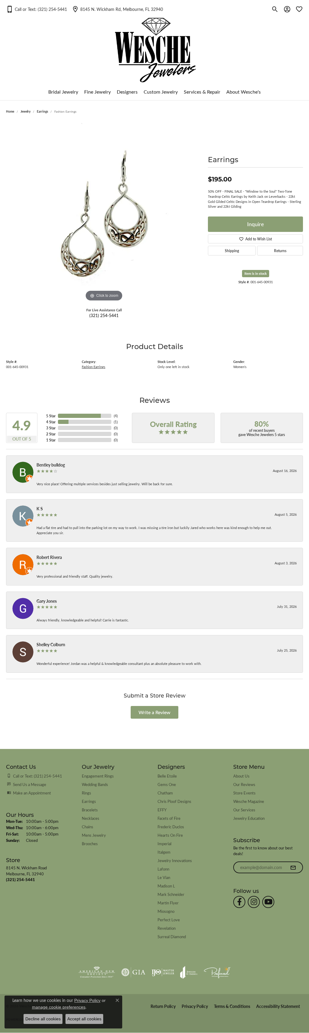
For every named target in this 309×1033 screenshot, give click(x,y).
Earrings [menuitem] (89, 801)
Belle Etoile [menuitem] (167, 775)
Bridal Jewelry (63, 91)
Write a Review (154, 712)
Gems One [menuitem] (167, 784)
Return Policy (163, 1006)
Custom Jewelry (161, 91)
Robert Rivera (49, 557)
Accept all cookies (84, 1018)
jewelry (25, 111)
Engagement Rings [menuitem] (98, 775)
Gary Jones (47, 601)
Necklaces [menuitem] (90, 818)
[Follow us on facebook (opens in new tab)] (239, 902)
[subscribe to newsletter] (293, 867)
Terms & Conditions (232, 1006)
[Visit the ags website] (96, 972)
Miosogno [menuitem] (166, 911)
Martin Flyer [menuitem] (168, 902)
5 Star (51, 415)
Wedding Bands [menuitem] (95, 784)
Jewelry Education (249, 818)
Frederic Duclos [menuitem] (171, 826)
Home (10, 111)
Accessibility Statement (278, 1006)
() (116, 415)
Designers (127, 91)
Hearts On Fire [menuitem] (170, 835)
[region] (104, 212)
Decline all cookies (43, 1018)
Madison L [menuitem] (166, 885)
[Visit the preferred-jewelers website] (217, 972)
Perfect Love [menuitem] (169, 919)
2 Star (51, 433)
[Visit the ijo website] (162, 972)
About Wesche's (243, 91)
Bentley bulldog (51, 465)
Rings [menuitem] (86, 792)
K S (40, 508)
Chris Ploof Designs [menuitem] (174, 801)
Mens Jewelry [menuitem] (94, 835)
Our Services (244, 809)
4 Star (51, 421)
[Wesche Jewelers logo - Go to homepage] (155, 45)
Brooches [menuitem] (90, 843)
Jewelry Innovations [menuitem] (175, 860)
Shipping (232, 250)
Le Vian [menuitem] (164, 877)
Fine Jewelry (97, 91)
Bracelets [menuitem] (90, 809)
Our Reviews (244, 784)
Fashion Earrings (93, 366)
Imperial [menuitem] (164, 843)
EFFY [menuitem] (162, 809)
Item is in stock (255, 273)
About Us (241, 775)
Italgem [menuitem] (164, 852)
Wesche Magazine (248, 801)
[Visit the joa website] (189, 972)
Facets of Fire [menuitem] (169, 818)
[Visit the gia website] (133, 972)
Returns (280, 250)
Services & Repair (202, 91)
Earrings (42, 111)
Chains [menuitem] (87, 826)
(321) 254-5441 (104, 315)
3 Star (51, 427)
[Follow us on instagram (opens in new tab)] (254, 902)
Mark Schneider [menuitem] (171, 894)
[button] (36, 9)
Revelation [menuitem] (167, 928)
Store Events (244, 792)
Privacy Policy (195, 1006)
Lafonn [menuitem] (163, 868)
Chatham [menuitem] (165, 792)
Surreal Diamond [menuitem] (172, 936)
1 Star (51, 440)
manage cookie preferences (58, 1007)
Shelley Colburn (51, 644)
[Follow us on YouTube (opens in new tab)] (268, 902)
